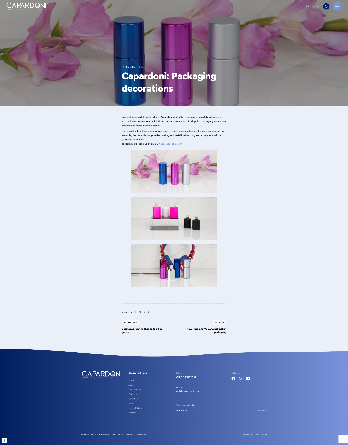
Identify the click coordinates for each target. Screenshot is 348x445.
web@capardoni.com (170, 144)
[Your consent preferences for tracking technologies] (4, 440)
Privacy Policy (248, 434)
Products (143, 67)
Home (131, 380)
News (131, 404)
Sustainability (134, 390)
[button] (338, 6)
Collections (133, 399)
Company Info (140, 434)
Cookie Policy (261, 434)
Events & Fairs (135, 408)
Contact (132, 413)
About (131, 385)
